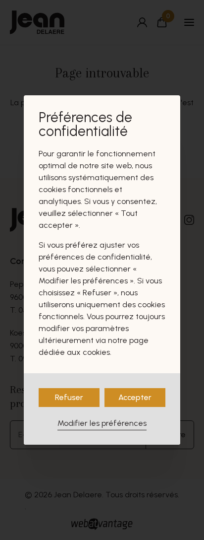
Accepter (135, 397)
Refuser (69, 397)
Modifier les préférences (102, 423)
